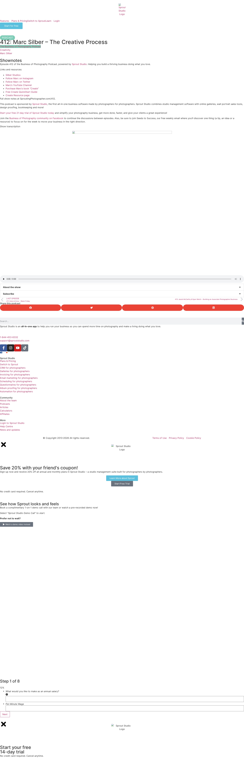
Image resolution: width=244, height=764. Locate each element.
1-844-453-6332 (9, 337)
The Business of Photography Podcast (20, 46)
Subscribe (8, 293)
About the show (12, 287)
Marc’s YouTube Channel (19, 85)
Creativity (5, 49)
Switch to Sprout (36, 20)
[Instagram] (10, 347)
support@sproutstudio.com (14, 340)
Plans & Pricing (19, 20)
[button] (122, 287)
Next (4, 714)
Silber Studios (13, 75)
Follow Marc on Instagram (19, 78)
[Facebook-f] (3, 347)
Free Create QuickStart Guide (21, 91)
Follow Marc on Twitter (18, 81)
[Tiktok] (24, 347)
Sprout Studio (79, 64)
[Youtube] (17, 347)
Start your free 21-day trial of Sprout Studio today (27, 112)
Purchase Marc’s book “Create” (22, 88)
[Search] (243, 321)
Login (57, 20)
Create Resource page (18, 95)
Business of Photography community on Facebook (36, 118)
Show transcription (10, 126)
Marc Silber (6, 53)
